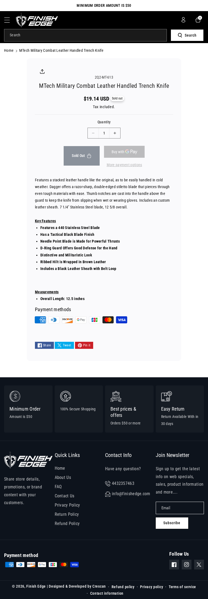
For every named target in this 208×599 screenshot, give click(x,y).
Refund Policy (67, 523)
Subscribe (171, 523)
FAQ (58, 486)
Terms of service (182, 587)
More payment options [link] (124, 165)
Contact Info (118, 455)
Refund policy (123, 587)
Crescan (99, 586)
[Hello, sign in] (183, 20)
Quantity (104, 122)
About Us (63, 477)
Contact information (106, 593)
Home (9, 50)
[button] (10, 20)
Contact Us (64, 495)
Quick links (67, 455)
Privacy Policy (67, 505)
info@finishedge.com (131, 493)
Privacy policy (151, 587)
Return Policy (67, 514)
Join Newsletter (172, 455)
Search (191, 35)
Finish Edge (36, 586)
